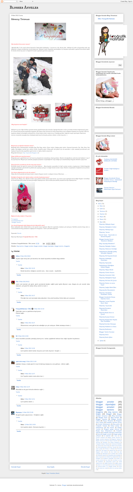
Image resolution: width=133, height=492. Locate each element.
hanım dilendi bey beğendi (110, 456)
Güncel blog (106, 445)
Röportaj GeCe (104, 334)
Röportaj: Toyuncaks (105, 305)
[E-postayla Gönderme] (43, 243)
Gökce (18, 256)
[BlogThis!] (49, 244)
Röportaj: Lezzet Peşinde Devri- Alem (107, 302)
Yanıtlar (20, 265)
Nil (17, 336)
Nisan (102, 219)
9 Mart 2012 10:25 (30, 268)
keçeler (118, 458)
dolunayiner (105, 453)
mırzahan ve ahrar (117, 460)
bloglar (98, 414)
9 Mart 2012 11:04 (31, 361)
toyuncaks (112, 464)
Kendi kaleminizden (102, 447)
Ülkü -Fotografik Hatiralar (106, 19)
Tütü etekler (104, 450)
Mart (101, 222)
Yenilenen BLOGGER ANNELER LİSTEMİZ (110, 160)
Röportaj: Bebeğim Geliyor (107, 246)
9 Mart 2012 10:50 (23, 336)
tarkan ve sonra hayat (103, 464)
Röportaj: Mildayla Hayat (106, 224)
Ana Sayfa (50, 467)
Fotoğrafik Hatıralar (17, 220)
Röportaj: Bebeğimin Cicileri (107, 227)
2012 (100, 203)
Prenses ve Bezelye (110, 448)
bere (119, 450)
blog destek (110, 427)
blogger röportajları (48, 246)
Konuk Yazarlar (113, 447)
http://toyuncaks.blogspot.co (30, 153)
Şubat (102, 340)
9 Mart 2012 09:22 (24, 281)
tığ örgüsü (119, 464)
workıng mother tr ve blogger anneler (107, 466)
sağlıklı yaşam (118, 463)
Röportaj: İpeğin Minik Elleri (107, 287)
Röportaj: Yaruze (104, 232)
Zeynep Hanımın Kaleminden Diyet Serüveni (112, 188)
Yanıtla (18, 261)
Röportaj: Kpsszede (105, 263)
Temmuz (102, 211)
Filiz (17, 281)
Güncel (99, 445)
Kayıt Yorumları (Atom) (52, 473)
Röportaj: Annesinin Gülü (107, 275)
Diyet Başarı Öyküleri (112, 440)
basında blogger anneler (104, 434)
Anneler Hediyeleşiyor (104, 424)
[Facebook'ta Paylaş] (53, 244)
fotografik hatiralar (102, 455)
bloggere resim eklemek (102, 452)
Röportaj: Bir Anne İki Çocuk (108, 280)
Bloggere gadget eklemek (111, 429)
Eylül (101, 208)
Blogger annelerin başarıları (102, 439)
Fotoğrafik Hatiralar (101, 426)
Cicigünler (15, 219)
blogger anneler (29, 246)
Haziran (102, 214)
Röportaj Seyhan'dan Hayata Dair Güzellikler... (108, 320)
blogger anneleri (38, 246)
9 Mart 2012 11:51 (30, 399)
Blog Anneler (115, 417)
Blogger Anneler (24, 7)
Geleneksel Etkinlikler (117, 444)
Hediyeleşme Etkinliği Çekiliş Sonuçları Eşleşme (108, 252)
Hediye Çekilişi (115, 426)
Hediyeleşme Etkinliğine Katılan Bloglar (106, 266)
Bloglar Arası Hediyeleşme (104, 431)
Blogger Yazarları (101, 419)
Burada (19, 233)
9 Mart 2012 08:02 (25, 256)
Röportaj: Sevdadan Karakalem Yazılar (105, 293)
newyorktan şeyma (111, 461)
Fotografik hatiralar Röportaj (102, 444)
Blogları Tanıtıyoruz (100, 440)
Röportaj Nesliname (105, 329)
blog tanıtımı (20, 246)
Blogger (64, 485)
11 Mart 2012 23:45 (27, 412)
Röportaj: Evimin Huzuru (106, 272)
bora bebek (114, 452)
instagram (98, 458)
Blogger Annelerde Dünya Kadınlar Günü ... (107, 298)
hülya (17, 387)
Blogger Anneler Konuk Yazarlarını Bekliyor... (106, 240)
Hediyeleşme (99, 427)
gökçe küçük (99, 456)
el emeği (120, 453)
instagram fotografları (108, 458)
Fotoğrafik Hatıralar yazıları (114, 422)
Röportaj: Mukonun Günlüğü (108, 249)
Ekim (101, 206)
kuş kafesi (108, 460)
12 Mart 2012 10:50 (30, 424)
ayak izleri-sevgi (21, 361)
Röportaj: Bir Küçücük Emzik (108, 256)
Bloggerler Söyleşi (115, 439)
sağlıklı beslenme (108, 463)
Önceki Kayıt (85, 467)
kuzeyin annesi (99, 460)
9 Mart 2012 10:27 (30, 295)
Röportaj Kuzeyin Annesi (106, 317)
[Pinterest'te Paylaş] (54, 244)
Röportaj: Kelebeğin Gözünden (105, 259)
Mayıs (102, 216)
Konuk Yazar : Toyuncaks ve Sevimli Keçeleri (108, 235)
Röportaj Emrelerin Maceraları (105, 309)
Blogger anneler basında (114, 437)
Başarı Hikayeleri (108, 420)
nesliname (100, 461)
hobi (119, 456)
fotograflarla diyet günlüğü (114, 455)
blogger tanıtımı (59, 246)
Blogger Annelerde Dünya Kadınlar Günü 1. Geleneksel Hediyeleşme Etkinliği (113, 179)
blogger (109, 414)
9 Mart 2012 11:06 (30, 348)
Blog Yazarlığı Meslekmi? (107, 243)
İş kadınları (107, 436)
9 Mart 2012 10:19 (39, 309)
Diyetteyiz (105, 442)
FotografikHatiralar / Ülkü (23, 309)
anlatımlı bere (112, 450)
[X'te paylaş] (51, 244)
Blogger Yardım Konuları (106, 332)
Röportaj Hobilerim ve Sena (107, 326)
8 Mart (115, 435)
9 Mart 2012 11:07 (30, 373)
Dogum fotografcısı (115, 442)
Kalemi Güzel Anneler (116, 445)
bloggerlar (67, 246)
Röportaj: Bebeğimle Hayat (107, 278)
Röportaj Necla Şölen (105, 337)
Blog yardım (116, 424)
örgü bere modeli (104, 468)
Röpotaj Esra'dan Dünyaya (107, 324)
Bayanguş (19, 412)
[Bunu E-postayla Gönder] (47, 244)
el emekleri (112, 453)
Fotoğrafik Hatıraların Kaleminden (112, 432)
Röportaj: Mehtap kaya (106, 229)
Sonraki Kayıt (15, 467)
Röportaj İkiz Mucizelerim (107, 290)
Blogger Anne (103, 417)
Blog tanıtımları (117, 416)
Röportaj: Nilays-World (106, 270)
